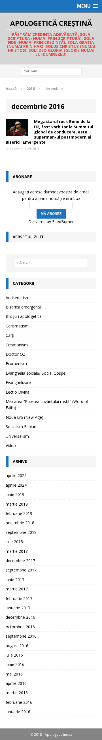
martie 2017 (17, 589)
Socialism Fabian (21, 426)
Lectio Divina (17, 392)
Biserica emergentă (23, 307)
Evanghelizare (18, 382)
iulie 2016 (14, 655)
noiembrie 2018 (20, 522)
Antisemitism (17, 297)
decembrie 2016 (20, 617)
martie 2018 (17, 551)
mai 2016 (14, 674)
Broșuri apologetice (24, 316)
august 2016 (17, 645)
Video (11, 445)
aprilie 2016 (16, 683)
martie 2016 (17, 692)
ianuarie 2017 (18, 607)
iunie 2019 (15, 494)
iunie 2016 (15, 664)
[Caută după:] (51, 71)
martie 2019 (17, 504)
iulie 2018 (14, 541)
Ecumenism (16, 363)
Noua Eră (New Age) (24, 417)
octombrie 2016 (20, 626)
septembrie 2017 (21, 570)
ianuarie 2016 (18, 711)
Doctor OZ (16, 354)
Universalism (17, 436)
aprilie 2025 (16, 475)
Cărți (10, 335)
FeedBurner (63, 221)
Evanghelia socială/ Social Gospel (36, 373)
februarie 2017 (19, 598)
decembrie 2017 (20, 560)
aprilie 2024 (16, 485)
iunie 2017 (15, 579)
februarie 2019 (19, 513)
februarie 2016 (19, 702)
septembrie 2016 (21, 636)
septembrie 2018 (21, 532)
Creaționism (17, 345)
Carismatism (17, 326)
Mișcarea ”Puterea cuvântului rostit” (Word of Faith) (47, 404)
